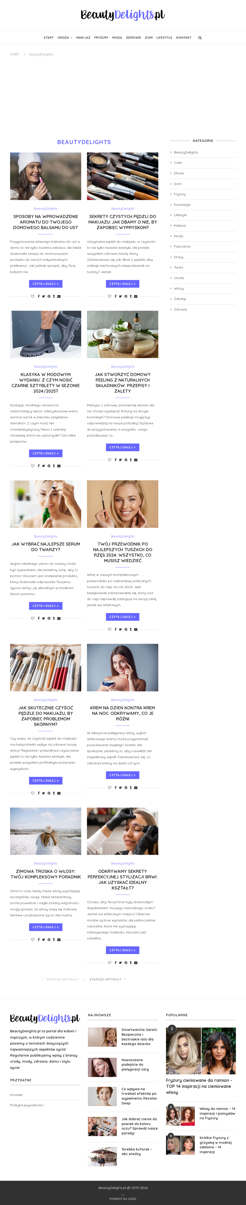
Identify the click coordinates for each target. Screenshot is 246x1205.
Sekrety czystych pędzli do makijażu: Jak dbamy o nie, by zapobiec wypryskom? (122, 222)
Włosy (179, 288)
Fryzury (101, 37)
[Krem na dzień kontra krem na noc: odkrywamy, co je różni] (122, 667)
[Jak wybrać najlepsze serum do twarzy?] (45, 504)
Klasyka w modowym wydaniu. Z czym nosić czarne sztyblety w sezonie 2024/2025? (46, 383)
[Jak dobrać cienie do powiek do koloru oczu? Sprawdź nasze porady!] (102, 1126)
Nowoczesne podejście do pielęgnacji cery (135, 1064)
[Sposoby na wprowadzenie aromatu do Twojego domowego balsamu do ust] (45, 176)
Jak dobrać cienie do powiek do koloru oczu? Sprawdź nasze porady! (140, 1126)
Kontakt (183, 37)
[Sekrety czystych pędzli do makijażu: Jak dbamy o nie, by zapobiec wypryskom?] (122, 176)
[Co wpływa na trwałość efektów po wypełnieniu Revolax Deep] (102, 1096)
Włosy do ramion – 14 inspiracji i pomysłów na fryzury (217, 1113)
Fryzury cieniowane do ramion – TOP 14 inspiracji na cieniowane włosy (199, 1086)
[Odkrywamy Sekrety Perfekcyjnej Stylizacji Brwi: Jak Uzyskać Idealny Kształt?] (122, 831)
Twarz (178, 267)
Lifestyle (164, 37)
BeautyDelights (45, 208)
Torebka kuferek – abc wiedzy (137, 1151)
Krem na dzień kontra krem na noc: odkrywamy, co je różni (122, 713)
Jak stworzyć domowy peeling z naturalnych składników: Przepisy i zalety (123, 383)
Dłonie (179, 173)
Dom (149, 37)
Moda (117, 37)
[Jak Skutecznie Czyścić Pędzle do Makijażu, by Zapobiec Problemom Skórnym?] (45, 667)
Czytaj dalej (44, 284)
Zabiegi (180, 299)
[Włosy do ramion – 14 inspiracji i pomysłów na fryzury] (180, 1116)
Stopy (178, 257)
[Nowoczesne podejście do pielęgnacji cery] (102, 1067)
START (14, 54)
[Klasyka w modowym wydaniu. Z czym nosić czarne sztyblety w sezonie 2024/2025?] (45, 334)
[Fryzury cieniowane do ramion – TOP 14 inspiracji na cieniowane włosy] (201, 1051)
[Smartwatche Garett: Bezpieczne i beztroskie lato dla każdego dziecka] (102, 1037)
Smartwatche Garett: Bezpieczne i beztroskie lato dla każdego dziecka (140, 1037)
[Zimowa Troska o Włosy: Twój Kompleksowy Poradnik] (45, 831)
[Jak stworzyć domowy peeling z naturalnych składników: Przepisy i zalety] (122, 334)
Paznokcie (182, 246)
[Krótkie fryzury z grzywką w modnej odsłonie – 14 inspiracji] (180, 1145)
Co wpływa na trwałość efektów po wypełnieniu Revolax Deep (139, 1096)
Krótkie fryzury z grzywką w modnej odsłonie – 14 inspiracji (216, 1145)
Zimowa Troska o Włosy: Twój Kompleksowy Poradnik (46, 874)
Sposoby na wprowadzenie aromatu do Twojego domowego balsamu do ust (45, 222)
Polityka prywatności (26, 1105)
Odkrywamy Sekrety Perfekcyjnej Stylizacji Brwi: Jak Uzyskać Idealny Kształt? (123, 880)
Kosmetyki (182, 204)
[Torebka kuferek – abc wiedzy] (102, 1156)
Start (49, 37)
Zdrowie (133, 37)
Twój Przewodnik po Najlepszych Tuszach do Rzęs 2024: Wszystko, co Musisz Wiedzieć (122, 552)
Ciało (178, 162)
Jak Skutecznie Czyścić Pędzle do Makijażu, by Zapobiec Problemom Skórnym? (45, 716)
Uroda (63, 37)
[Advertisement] (123, 97)
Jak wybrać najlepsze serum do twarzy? (46, 546)
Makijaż (83, 37)
